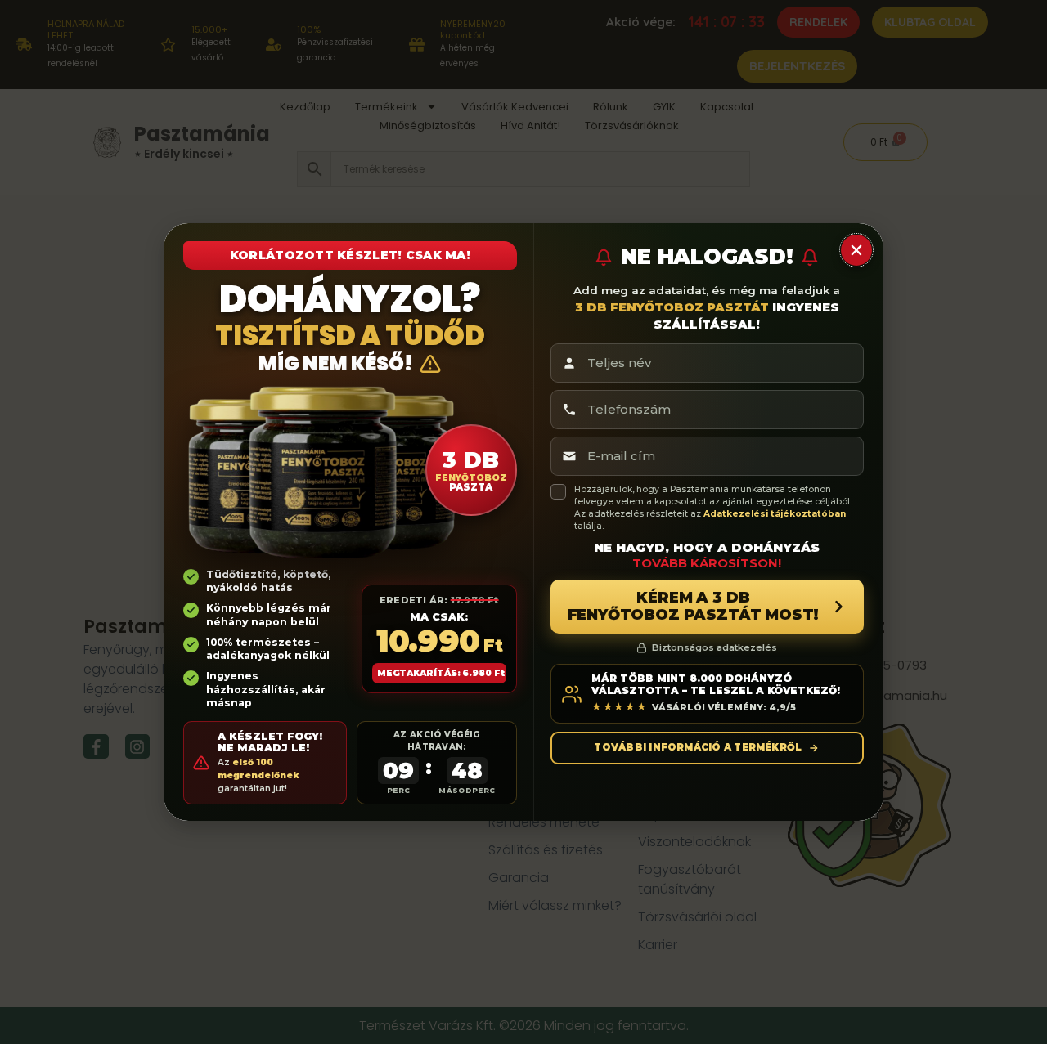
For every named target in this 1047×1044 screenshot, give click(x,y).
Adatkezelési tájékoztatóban (774, 514)
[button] (856, 250)
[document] (523, 522)
